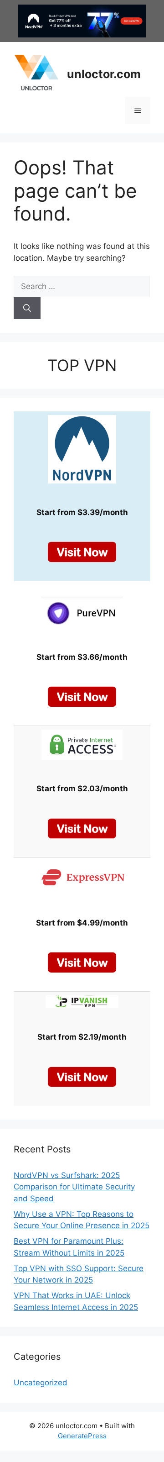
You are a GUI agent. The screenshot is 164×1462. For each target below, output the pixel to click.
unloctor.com (104, 74)
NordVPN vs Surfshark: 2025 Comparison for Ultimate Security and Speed (74, 1187)
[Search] (27, 308)
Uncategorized (40, 1382)
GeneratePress (82, 1435)
